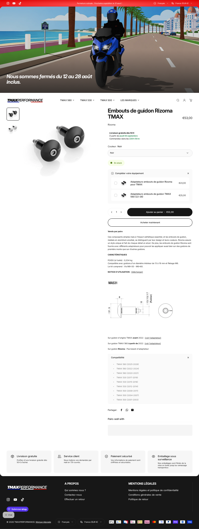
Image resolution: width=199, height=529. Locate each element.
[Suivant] (91, 151)
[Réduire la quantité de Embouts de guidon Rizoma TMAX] (111, 212)
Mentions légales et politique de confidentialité (153, 490)
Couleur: (115, 146)
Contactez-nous (73, 494)
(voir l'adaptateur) (153, 338)
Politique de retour (138, 499)
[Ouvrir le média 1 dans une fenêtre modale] (60, 146)
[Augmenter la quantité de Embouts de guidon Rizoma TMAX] (122, 212)
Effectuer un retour (75, 499)
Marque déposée (43, 522)
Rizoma (111, 124)
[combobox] (161, 3)
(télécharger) (137, 272)
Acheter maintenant (150, 222)
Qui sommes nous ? (75, 490)
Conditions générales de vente (144, 494)
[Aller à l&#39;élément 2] (13, 129)
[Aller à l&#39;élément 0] (13, 114)
